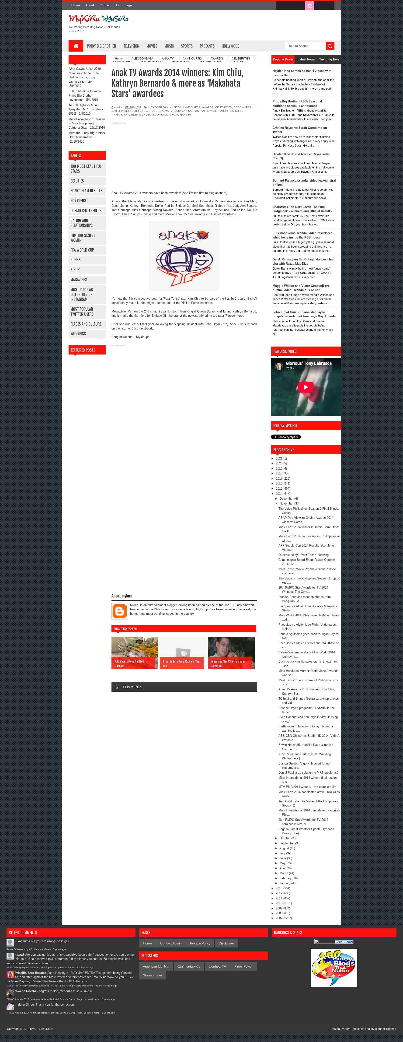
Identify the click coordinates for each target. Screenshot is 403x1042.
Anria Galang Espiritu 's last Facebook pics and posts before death (43, 967)
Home (75, 5)
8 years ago (59, 949)
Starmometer (152, 975)
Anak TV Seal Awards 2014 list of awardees (205, 214)
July (283, 853)
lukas (18, 941)
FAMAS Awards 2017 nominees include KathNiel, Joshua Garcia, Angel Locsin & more (53, 999)
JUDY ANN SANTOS (187, 110)
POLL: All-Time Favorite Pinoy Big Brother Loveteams (85, 95)
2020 (279, 463)
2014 (279, 493)
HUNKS (75, 260)
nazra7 (19, 954)
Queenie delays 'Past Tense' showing (303, 555)
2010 (279, 903)
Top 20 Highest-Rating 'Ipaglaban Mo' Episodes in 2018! (86, 109)
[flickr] (300, 5)
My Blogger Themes (383, 1029)
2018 (279, 473)
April (282, 868)
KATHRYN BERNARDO (214, 110)
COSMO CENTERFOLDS (85, 210)
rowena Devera (25, 991)
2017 (279, 478)
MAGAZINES (78, 279)
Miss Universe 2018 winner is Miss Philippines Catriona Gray (87, 123)
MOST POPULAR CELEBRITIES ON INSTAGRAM (81, 294)
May (283, 863)
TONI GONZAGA (158, 114)
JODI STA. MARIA (162, 110)
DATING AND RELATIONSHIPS (81, 223)
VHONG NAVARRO (181, 114)
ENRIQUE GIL (141, 110)
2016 (279, 483)
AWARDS (207, 107)
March (284, 873)
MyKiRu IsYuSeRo (41, 1029)
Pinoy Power (243, 966)
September (287, 843)
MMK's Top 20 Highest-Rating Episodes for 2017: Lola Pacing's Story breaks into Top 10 (54, 985)
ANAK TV (175, 107)
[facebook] (280, 5)
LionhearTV (217, 966)
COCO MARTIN (243, 107)
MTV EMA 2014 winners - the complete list (307, 787)
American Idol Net (156, 966)
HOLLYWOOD (231, 46)
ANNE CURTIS (191, 107)
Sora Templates (354, 1029)
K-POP (75, 269)
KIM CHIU (235, 110)
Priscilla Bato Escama (30, 973)
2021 (279, 458)
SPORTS (187, 46)
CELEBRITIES (223, 107)
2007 (279, 918)
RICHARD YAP (120, 114)
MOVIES (151, 46)
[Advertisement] (184, 158)
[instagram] (309, 5)
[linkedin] (319, 5)
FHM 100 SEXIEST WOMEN (82, 237)
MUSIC (169, 46)
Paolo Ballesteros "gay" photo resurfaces (29, 949)
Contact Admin (171, 943)
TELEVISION (131, 46)
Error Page (124, 5)
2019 (279, 468)
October (285, 838)
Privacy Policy (200, 943)
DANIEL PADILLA (121, 110)
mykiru (20, 1004)
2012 (279, 893)
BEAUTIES (77, 181)
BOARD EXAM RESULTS (86, 190)
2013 (279, 888)
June (283, 858)
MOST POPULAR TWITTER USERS (82, 311)
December (287, 498)
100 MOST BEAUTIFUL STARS (85, 168)
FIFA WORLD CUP (82, 250)
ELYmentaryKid (189, 966)
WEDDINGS (78, 334)
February (286, 878)
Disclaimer (226, 943)
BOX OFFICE (78, 200)
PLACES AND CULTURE (85, 324)
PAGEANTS (207, 46)
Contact (105, 5)
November (287, 503)
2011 (279, 898)
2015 (279, 488)
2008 (279, 913)
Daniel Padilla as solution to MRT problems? (308, 772)
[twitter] (290, 5)
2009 (279, 908)
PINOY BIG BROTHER (101, 46)
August (284, 848)
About (89, 5)
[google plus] (329, 5)
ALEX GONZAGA (158, 107)
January (285, 883)
